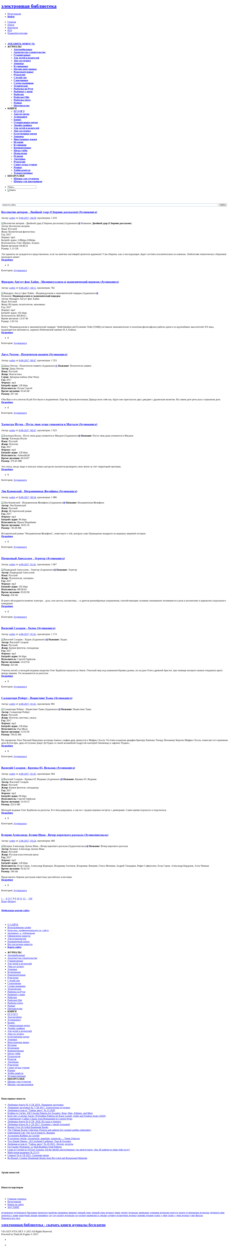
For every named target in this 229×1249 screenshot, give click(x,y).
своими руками (145, 1215)
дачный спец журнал (103, 1212)
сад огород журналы (63, 1215)
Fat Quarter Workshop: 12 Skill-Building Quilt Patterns (34, 1147)
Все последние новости (20, 944)
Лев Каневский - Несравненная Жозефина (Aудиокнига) (39, 491)
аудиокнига (7, 1212)
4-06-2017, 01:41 (27, 564)
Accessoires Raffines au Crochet (23, 1135)
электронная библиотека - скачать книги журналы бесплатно (53, 1225)
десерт (124, 1212)
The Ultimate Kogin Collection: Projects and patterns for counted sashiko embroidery (49, 1130)
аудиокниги (20, 1212)
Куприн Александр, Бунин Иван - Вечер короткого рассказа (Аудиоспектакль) (54, 835)
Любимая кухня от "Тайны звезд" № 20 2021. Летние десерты (40, 1144)
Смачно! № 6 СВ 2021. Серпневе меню (28, 1155)
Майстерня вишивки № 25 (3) (23, 1152)
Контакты (12, 27)
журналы (133, 1212)
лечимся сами (217, 1212)
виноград (43, 1212)
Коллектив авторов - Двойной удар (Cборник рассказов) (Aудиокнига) (49, 212)
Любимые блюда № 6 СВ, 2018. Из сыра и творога (34, 1121)
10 (18, 898)
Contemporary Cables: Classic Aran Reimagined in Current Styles (39, 1118)
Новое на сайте (15, 1204)
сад (50, 1215)
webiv (12, 218)
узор (192, 1215)
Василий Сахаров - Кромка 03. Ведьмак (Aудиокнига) (38, 767)
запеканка (144, 1212)
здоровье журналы (159, 1212)
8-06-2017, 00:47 (27, 360)
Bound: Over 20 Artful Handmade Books (27, 1127)
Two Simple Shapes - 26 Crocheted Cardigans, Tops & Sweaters (39, 1141)
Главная (11, 22)
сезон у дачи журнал (179, 1215)
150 (30, 898)
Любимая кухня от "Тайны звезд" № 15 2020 (31, 1110)
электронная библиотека (29, 6)
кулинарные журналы (197, 1212)
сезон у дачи (160, 1215)
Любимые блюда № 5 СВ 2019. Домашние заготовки (35, 1104)
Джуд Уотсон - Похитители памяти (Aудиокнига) (34, 354)
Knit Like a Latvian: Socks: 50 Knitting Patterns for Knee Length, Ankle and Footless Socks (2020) (56, 1116)
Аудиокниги (20, 270)
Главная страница (16, 1198)
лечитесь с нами (9, 1215)
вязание (73, 1212)
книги (182, 1212)
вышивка (63, 1212)
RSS (9, 30)
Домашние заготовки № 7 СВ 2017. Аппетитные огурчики (38, 1107)
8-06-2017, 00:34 (27, 497)
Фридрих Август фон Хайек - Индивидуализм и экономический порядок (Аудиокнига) (60, 281)
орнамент (43, 1215)
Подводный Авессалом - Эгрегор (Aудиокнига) (33, 558)
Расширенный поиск (18, 941)
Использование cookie (19, 927)
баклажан (32, 1212)
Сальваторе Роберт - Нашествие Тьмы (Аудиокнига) (36, 698)
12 (24, 898)
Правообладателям (17, 33)
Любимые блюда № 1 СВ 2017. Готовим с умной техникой (38, 1124)
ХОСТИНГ (13, 1207)
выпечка (52, 1212)
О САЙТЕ (12, 924)
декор (117, 1212)
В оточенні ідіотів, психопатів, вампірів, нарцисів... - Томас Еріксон (43, 1138)
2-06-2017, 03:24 (27, 840)
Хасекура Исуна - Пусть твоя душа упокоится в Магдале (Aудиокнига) (49, 424)
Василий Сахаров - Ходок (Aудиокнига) (28, 628)
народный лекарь (28, 1215)
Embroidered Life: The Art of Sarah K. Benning (31, 1132)
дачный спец (84, 1212)
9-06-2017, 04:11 (27, 288)
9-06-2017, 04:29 (27, 218)
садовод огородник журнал (122, 1215)
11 (21, 898)
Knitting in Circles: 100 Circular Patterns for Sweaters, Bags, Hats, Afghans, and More (50, 1113)
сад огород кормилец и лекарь (91, 1215)
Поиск (10, 24)
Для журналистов (16, 938)
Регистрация (14, 13)
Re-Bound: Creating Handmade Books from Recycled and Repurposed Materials (47, 1158)
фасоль (199, 1215)
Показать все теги (10, 1218)
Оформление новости (19, 936)
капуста (174, 1212)
